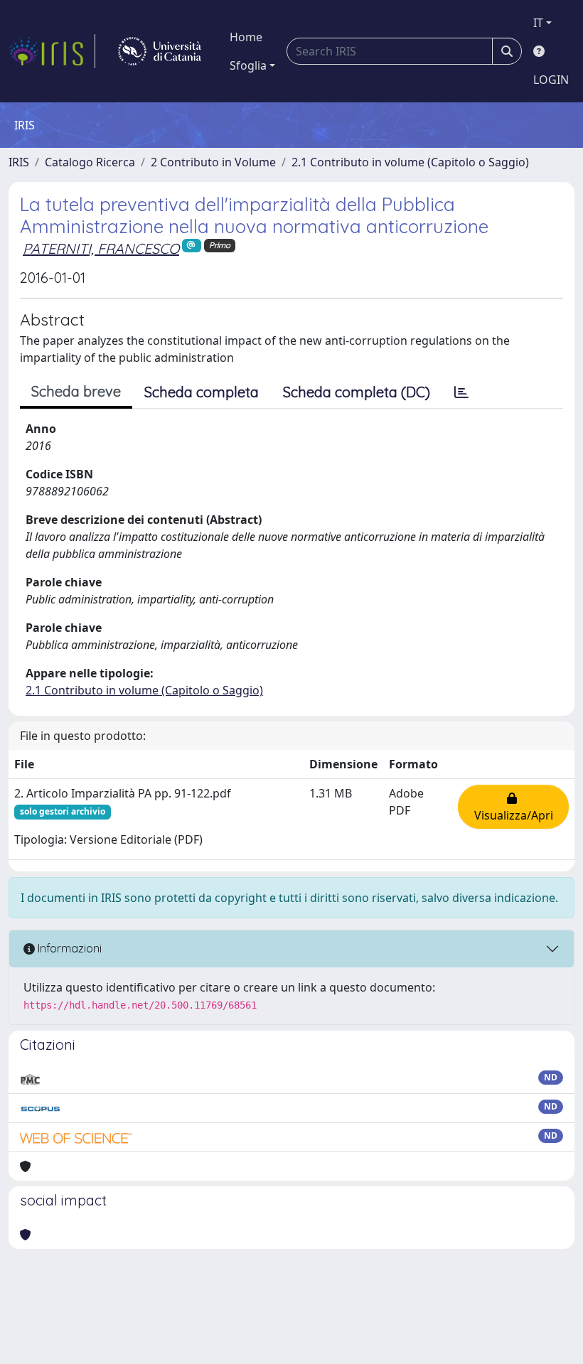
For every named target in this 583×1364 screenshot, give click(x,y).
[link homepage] (52, 51)
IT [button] (538, 23)
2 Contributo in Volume (213, 162)
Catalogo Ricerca (90, 162)
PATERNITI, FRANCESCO (101, 248)
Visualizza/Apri (513, 806)
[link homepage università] (160, 51)
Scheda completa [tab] (201, 392)
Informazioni (68, 948)
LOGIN (551, 79)
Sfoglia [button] (248, 65)
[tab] (461, 392)
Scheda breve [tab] (76, 391)
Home (246, 37)
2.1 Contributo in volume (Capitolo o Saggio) (410, 162)
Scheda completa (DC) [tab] (356, 392)
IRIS (19, 162)
